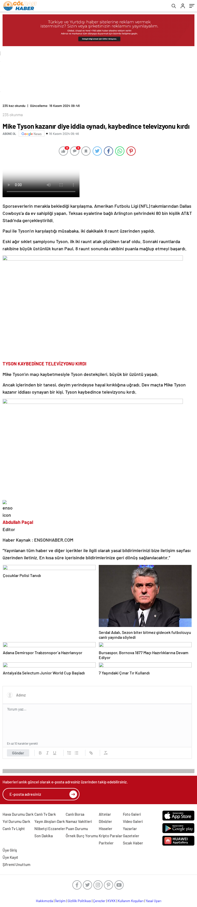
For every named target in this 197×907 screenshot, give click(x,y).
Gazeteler (131, 835)
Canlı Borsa (75, 814)
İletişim (60, 901)
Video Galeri (133, 821)
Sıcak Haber (133, 843)
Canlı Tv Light (14, 828)
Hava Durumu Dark (18, 814)
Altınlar (105, 814)
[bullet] (76, 753)
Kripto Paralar (110, 835)
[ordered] (69, 753)
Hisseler (105, 828)
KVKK (111, 901)
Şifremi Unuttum (16, 864)
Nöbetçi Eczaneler (49, 828)
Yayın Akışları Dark (49, 821)
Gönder (18, 753)
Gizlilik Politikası (79, 901)
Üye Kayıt (10, 857)
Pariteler (106, 843)
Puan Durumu (77, 828)
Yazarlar (130, 828)
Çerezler (99, 901)
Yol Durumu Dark (16, 821)
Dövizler (105, 821)
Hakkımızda (44, 901)
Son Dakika (43, 835)
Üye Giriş (10, 850)
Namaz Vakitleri (79, 821)
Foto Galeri (132, 814)
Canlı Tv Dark (45, 814)
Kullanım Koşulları (131, 901)
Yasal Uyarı (153, 901)
